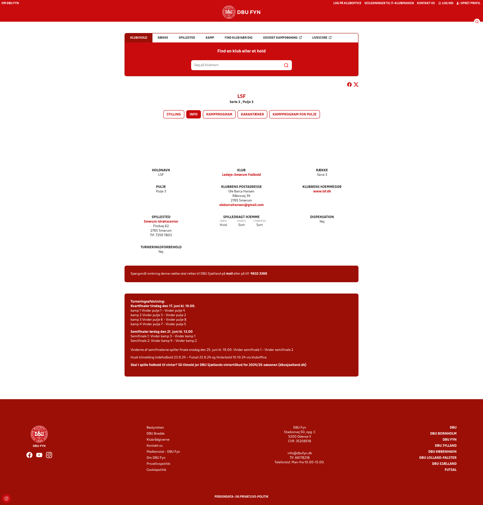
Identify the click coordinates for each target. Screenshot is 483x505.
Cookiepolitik (156, 470)
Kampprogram (219, 114)
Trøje (223, 221)
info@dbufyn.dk (300, 453)
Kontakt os (426, 3)
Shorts (241, 221)
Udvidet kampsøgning (280, 38)
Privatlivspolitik (158, 464)
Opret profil (470, 3)
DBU (453, 427)
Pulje (161, 187)
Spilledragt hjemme (241, 217)
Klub (241, 170)
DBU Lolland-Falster (438, 458)
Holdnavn (161, 170)
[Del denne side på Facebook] (349, 85)
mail (229, 273)
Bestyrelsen (155, 427)
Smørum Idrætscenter (161, 221)
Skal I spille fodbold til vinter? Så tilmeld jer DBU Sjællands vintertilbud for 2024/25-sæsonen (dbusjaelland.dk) (218, 365)
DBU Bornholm (443, 433)
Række (322, 170)
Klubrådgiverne (158, 439)
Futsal (451, 470)
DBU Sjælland (444, 464)
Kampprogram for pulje (295, 114)
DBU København (442, 452)
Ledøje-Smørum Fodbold (241, 175)
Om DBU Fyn (10, 3)
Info (194, 114)
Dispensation (322, 217)
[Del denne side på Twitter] (356, 85)
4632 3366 (259, 273)
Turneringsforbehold (161, 247)
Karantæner (252, 114)
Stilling (174, 114)
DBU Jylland (446, 445)
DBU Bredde (156, 433)
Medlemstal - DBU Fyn (163, 452)
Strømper (259, 221)
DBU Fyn (450, 439)
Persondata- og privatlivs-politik (241, 497)
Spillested (161, 217)
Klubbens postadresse (241, 187)
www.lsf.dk (322, 191)
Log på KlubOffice (347, 3)
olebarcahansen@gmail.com (241, 205)
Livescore (319, 38)
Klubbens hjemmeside (322, 187)
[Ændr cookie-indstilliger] (6, 498)
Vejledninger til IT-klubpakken (389, 3)
